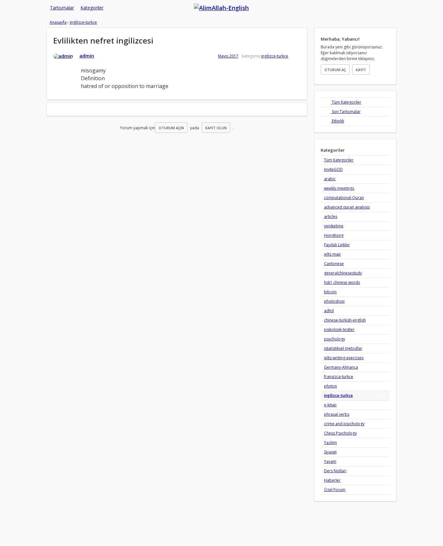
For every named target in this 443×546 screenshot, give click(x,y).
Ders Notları (335, 471)
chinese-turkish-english (345, 320)
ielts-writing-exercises (344, 358)
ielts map (332, 254)
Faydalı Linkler (337, 245)
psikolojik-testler (339, 329)
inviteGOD (333, 169)
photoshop (334, 301)
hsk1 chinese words (342, 282)
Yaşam (330, 461)
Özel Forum (334, 489)
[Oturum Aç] (340, 4)
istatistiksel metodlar (343, 348)
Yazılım (330, 442)
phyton (330, 386)
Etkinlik (337, 121)
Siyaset (330, 452)
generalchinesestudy (343, 273)
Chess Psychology (340, 433)
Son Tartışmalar (346, 111)
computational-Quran (344, 197)
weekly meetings (339, 188)
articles (330, 216)
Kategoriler (91, 8)
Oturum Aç (335, 69)
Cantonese (334, 263)
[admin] (63, 56)
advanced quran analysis (347, 207)
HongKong (333, 235)
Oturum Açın (171, 127)
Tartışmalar (62, 8)
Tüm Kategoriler (346, 102)
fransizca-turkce (338, 376)
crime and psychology (344, 423)
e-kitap (330, 405)
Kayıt (361, 69)
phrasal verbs (336, 414)
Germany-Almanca (341, 367)
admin (86, 55)
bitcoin (330, 292)
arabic (330, 179)
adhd (329, 310)
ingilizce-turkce (274, 56)
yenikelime (333, 226)
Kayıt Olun (216, 127)
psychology (334, 339)
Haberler (332, 480)
